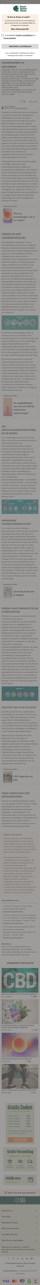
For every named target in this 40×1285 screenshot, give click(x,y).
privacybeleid (10, 38)
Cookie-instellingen (24, 35)
